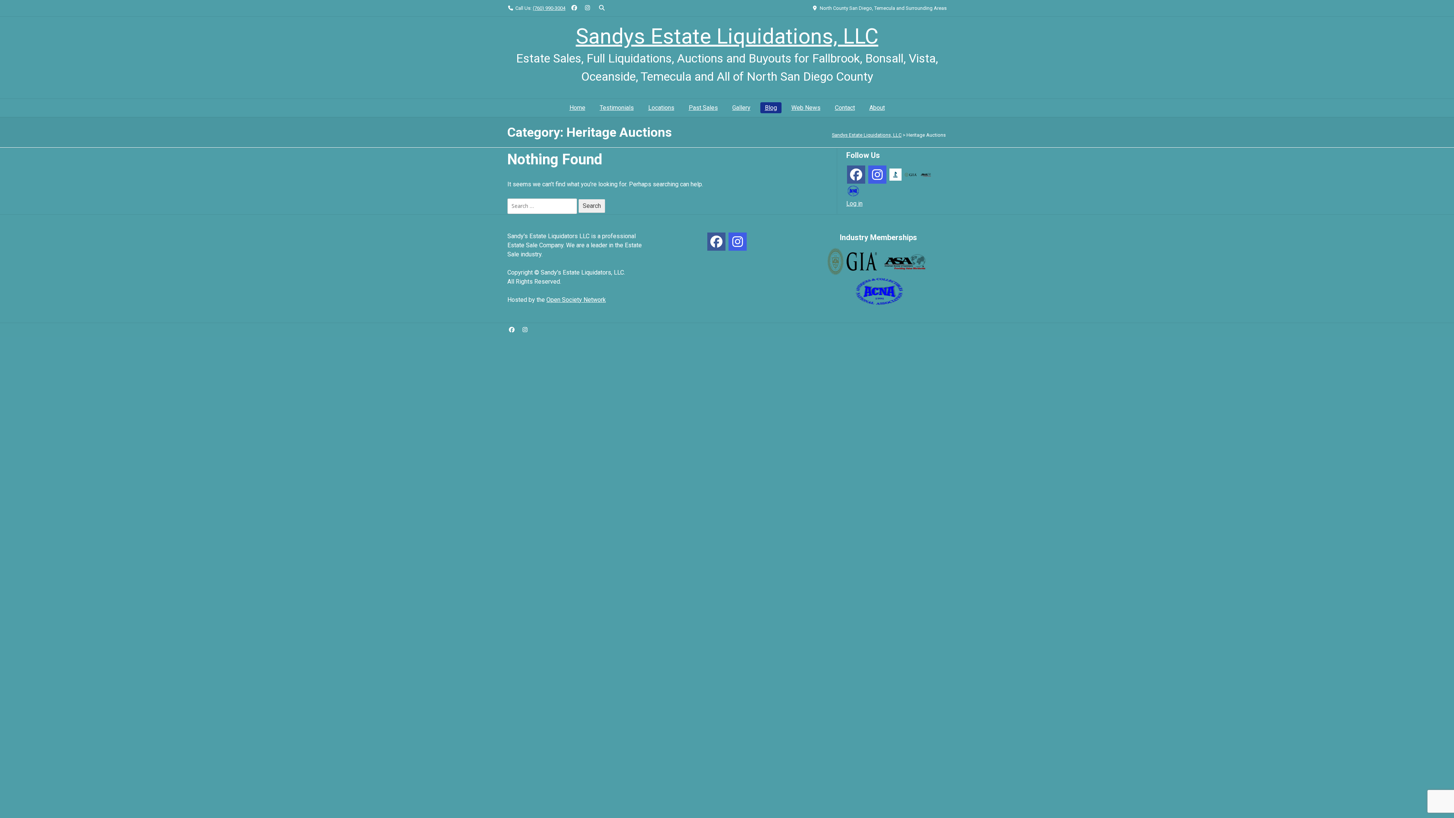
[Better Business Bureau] (895, 174)
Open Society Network (576, 299)
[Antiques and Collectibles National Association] (853, 190)
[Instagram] (877, 174)
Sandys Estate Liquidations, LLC (727, 36)
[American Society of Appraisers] (926, 174)
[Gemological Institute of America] (910, 174)
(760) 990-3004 (549, 8)
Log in (854, 203)
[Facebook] (856, 174)
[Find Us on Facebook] (574, 8)
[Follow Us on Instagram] (587, 8)
